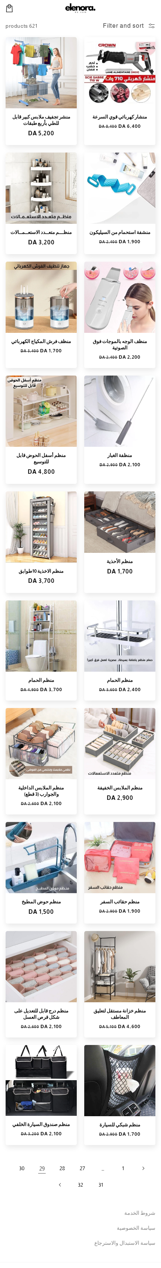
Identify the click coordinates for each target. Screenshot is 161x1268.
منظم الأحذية (120, 561)
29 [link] (42, 1168)
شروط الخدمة (139, 1213)
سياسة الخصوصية (136, 1228)
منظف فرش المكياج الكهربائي (41, 341)
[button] (9, 8)
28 (62, 1168)
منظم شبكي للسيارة (120, 1124)
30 (21, 1168)
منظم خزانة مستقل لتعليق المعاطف (120, 1014)
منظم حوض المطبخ (41, 901)
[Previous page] (143, 1168)
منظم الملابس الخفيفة (120, 787)
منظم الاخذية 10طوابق (41, 571)
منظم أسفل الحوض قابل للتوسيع (41, 458)
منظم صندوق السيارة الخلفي (41, 1124)
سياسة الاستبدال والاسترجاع (124, 1243)
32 (80, 1185)
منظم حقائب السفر (120, 901)
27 (82, 1168)
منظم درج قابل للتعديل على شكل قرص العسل (41, 1014)
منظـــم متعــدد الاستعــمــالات (41, 232)
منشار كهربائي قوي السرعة (119, 117)
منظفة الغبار (119, 455)
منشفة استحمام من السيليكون (120, 232)
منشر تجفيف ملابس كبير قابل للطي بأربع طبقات (41, 120)
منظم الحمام (120, 680)
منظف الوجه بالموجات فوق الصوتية (120, 344)
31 (100, 1185)
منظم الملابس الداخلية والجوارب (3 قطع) (41, 791)
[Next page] (60, 1185)
